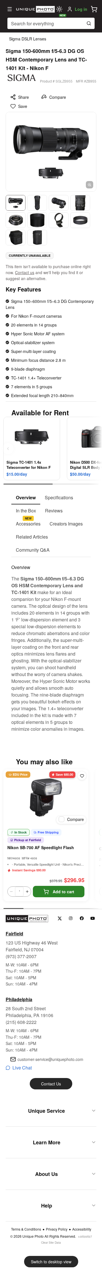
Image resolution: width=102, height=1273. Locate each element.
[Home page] (35, 9)
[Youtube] (92, 918)
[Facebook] (81, 918)
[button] (94, 9)
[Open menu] (10, 9)
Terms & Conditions (26, 1229)
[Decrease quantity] (11, 891)
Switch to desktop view (51, 1261)
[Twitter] (59, 918)
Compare (57, 97)
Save (22, 106)
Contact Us (51, 1084)
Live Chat (22, 1067)
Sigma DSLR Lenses (27, 39)
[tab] (25, 497)
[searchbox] (51, 23)
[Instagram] (70, 918)
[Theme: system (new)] (59, 9)
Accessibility (81, 1229)
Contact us (24, 272)
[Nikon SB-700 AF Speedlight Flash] (45, 797)
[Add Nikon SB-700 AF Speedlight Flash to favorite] (82, 775)
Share (23, 97)
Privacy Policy (56, 1229)
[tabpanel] (51, 644)
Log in (81, 9)
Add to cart (63, 891)
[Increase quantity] (27, 891)
